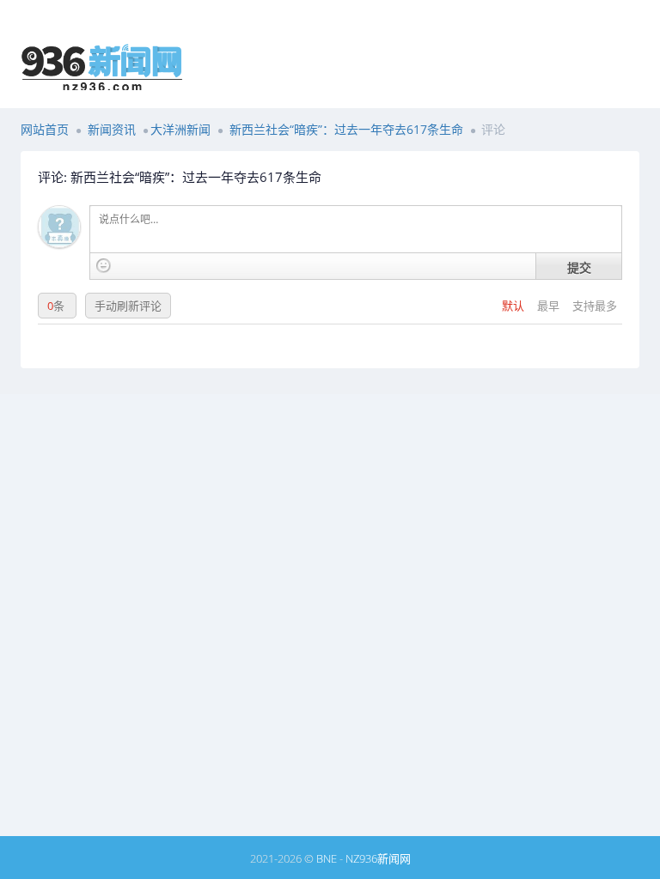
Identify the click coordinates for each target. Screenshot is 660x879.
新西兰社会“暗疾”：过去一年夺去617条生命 (346, 129)
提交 (579, 267)
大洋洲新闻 (180, 129)
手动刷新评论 (128, 305)
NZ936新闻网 (378, 858)
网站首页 (45, 129)
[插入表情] (103, 266)
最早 (549, 305)
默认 (514, 305)
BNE (326, 858)
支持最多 (594, 305)
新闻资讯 (112, 129)
